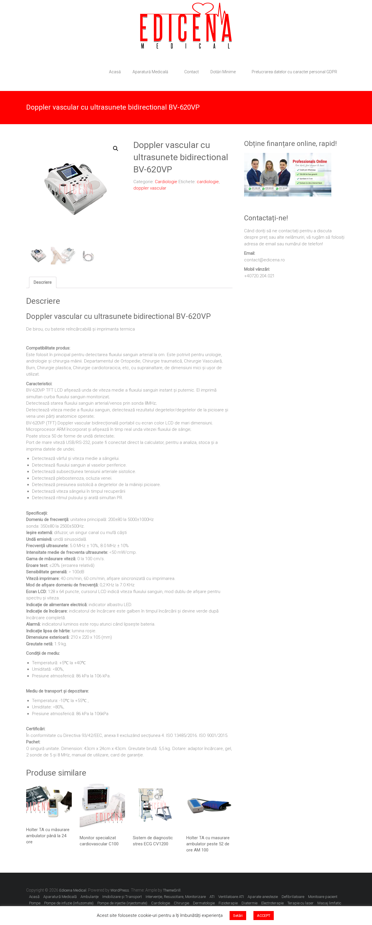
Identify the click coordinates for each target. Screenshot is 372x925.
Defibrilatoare (293, 896)
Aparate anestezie (263, 896)
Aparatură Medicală (150, 71)
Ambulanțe (90, 896)
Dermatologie (204, 903)
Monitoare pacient (322, 896)
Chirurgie (181, 903)
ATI (212, 896)
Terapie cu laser (300, 903)
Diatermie (249, 903)
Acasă (115, 71)
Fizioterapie (228, 903)
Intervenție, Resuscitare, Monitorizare (176, 896)
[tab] (42, 282)
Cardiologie (166, 181)
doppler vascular (149, 188)
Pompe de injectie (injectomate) (122, 903)
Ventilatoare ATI (231, 896)
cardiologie (208, 181)
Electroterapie (272, 903)
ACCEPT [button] (263, 915)
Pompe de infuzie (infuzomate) (69, 903)
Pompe (34, 903)
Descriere (43, 282)
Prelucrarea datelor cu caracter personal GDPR (294, 71)
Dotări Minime (223, 71)
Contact (191, 71)
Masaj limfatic (329, 903)
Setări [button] (238, 915)
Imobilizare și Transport (122, 896)
